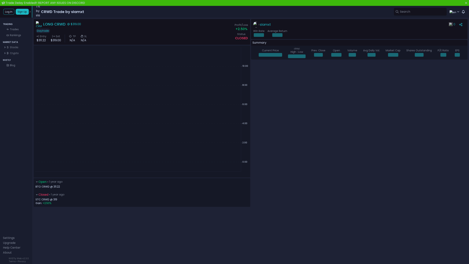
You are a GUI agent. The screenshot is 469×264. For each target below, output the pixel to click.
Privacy (22, 261)
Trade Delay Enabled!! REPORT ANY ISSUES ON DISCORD (45, 3)
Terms (12, 261)
